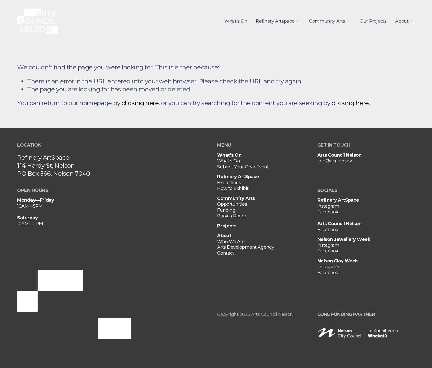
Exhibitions (229, 182)
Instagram (329, 206)
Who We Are (230, 241)
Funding (226, 210)
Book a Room (231, 216)
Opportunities (232, 204)
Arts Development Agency (245, 247)
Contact (225, 253)
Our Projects (373, 21)
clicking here (140, 103)
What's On (236, 21)
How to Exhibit (232, 188)
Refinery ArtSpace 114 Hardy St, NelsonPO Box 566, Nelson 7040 (53, 165)
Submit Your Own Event (243, 167)
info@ (324, 161)
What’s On (228, 161)
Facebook (328, 212)
